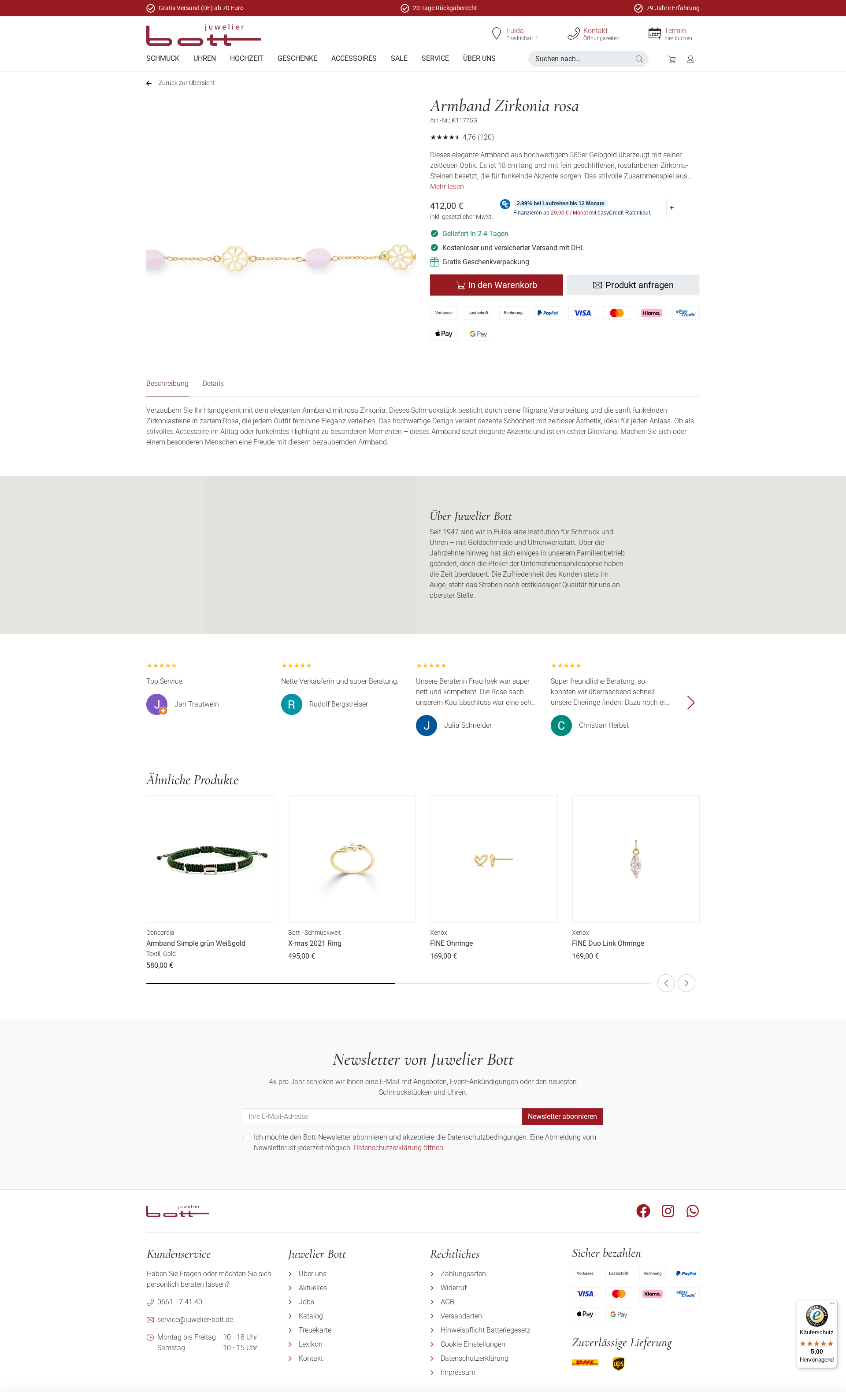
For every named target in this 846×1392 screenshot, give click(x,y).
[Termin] (655, 33)
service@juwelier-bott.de (195, 1319)
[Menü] (832, 1305)
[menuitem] (162, 58)
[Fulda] (496, 33)
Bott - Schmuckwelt (314, 932)
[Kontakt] (574, 33)
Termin (675, 30)
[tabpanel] (423, 426)
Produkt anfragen (639, 285)
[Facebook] (643, 1211)
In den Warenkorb (502, 285)
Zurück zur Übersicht (187, 82)
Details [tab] (213, 383)
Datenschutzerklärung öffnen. (399, 1148)
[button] (639, 59)
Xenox (438, 932)
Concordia (160, 932)
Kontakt (595, 30)
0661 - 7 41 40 (179, 1302)
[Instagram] (668, 1211)
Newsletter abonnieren (562, 1116)
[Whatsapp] (693, 1211)
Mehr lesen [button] (447, 186)
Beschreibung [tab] (167, 383)
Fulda (515, 30)
